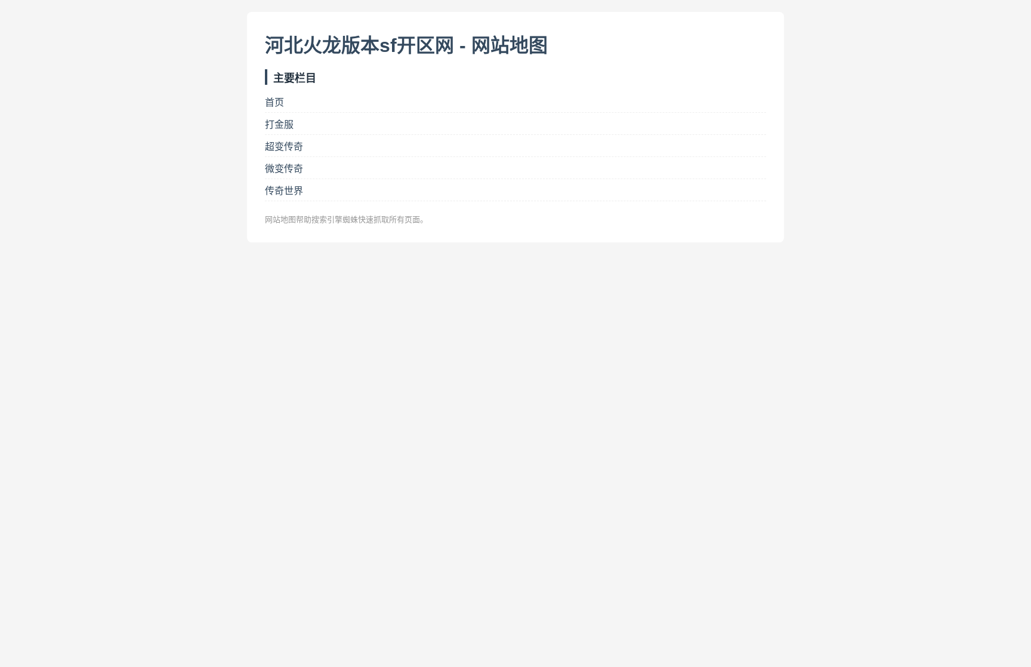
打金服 (279, 124)
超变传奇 (284, 147)
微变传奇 (284, 169)
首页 (274, 102)
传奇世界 (284, 191)
